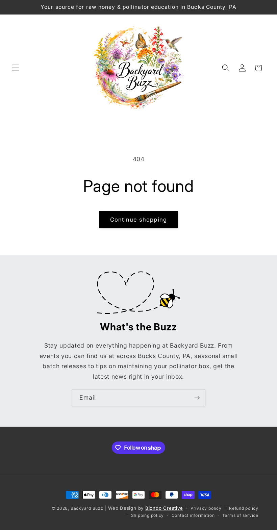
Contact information (193, 515)
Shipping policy (147, 515)
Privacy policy (206, 508)
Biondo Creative (164, 508)
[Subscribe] (197, 398)
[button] (15, 68)
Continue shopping (138, 219)
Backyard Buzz (87, 508)
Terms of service (240, 515)
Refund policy (243, 508)
